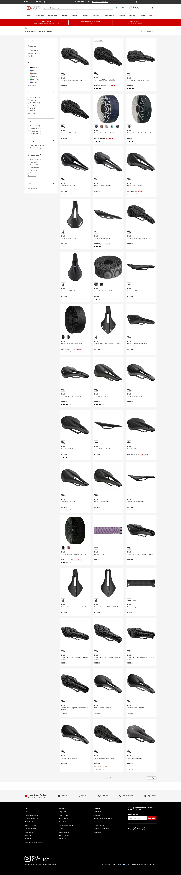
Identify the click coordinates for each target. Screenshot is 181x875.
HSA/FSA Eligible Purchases (34, 842)
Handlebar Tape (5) (34, 53)
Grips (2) (30, 56)
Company (97, 808)
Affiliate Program (99, 825)
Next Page (152, 778)
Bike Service (63, 839)
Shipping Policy (64, 835)
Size (29, 93)
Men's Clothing (29, 822)
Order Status (63, 822)
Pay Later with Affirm (31, 819)
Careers (96, 822)
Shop (26, 808)
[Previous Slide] (44, 2)
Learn (61, 829)
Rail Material (32, 188)
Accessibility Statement (101, 829)
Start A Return (63, 819)
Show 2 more (32, 114)
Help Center (63, 812)
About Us (97, 815)
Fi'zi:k (26, 28)
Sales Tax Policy (64, 832)
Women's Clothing (30, 825)
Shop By (31, 140)
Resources (62, 808)
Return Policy (63, 815)
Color (30, 63)
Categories (32, 46)
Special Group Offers (66, 825)
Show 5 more (32, 176)
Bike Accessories (30, 829)
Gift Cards (28, 835)
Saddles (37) (34, 51)
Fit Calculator (29, 839)
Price (29, 183)
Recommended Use (35, 155)
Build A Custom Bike (31, 815)
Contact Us (97, 812)
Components (29, 832)
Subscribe (151, 818)
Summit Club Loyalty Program (103, 819)
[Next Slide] (136, 2)
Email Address (133, 814)
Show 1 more (32, 85)
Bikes (26, 812)
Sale (29, 121)
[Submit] (44, 8)
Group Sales (97, 832)
